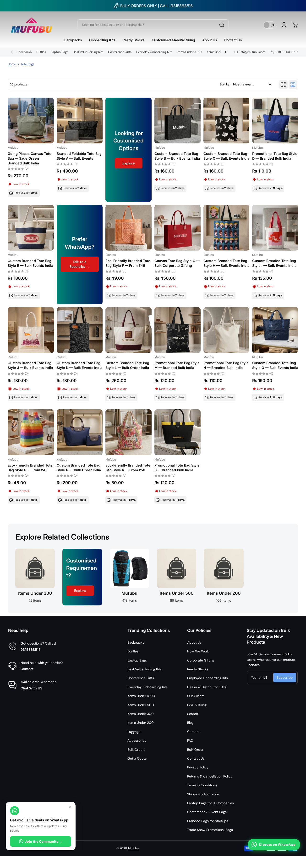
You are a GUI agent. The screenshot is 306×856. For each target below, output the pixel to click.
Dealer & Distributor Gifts (206, 687)
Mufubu (133, 848)
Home (12, 64)
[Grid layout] (293, 84)
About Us (194, 642)
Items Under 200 (140, 722)
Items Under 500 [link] (177, 593)
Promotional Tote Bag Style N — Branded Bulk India (226, 365)
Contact (27, 669)
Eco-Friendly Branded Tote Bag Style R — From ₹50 (127, 467)
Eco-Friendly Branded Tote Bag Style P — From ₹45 (30, 467)
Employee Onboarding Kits (207, 678)
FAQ (190, 740)
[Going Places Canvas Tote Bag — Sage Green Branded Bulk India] (31, 121)
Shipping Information (203, 794)
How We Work (198, 651)
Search (192, 714)
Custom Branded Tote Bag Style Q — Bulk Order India (79, 467)
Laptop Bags (59, 52)
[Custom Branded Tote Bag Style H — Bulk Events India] (226, 228)
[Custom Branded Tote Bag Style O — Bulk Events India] (275, 330)
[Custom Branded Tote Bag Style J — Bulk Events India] (31, 330)
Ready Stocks (197, 669)
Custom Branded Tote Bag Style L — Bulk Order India (127, 365)
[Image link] (35, 577)
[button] (295, 25)
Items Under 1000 (189, 52)
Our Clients (195, 696)
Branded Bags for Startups (207, 821)
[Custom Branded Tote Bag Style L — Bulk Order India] (128, 330)
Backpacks (24, 52)
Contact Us (195, 758)
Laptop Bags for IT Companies (210, 803)
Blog (190, 722)
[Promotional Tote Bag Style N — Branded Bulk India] (226, 330)
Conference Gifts (119, 52)
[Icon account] (284, 25)
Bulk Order (195, 749)
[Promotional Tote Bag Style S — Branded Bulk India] (177, 432)
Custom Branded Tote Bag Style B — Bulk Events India (177, 156)
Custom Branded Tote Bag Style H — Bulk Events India (226, 263)
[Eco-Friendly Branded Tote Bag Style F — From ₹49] (128, 228)
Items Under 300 (140, 714)
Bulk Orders (136, 749)
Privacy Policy (197, 767)
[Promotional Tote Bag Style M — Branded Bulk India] (177, 330)
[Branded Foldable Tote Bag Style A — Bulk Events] (80, 121)
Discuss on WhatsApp (277, 844)
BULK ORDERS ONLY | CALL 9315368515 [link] (156, 5)
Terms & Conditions (202, 785)
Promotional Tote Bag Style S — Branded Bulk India (177, 467)
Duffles (41, 52)
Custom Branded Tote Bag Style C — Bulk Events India (226, 156)
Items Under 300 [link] (35, 593)
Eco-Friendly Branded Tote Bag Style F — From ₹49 (127, 263)
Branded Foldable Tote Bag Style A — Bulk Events (79, 156)
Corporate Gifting (200, 660)
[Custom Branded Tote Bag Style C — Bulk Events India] (226, 121)
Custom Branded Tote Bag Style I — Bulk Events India (274, 263)
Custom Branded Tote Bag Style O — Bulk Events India (275, 365)
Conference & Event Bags (207, 812)
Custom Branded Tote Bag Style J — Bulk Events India (30, 365)
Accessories (136, 740)
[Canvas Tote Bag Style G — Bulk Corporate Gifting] (177, 228)
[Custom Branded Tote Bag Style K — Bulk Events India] (80, 330)
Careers (193, 732)
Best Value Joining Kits (88, 52)
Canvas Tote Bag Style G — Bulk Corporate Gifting (177, 263)
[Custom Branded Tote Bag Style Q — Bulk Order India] (80, 432)
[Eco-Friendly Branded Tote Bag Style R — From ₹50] (128, 432)
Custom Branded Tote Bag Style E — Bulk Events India (30, 263)
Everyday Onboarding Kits (154, 52)
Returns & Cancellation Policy (209, 776)
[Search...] (221, 25)
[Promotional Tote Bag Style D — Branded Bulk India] (275, 121)
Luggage (134, 732)
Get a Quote (137, 758)
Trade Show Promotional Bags (210, 830)
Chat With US (31, 688)
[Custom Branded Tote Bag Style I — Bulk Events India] (275, 228)
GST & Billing (197, 705)
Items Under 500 (218, 52)
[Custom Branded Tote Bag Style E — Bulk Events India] (31, 228)
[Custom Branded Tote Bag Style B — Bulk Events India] (177, 121)
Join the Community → (43, 841)
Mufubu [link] (129, 593)
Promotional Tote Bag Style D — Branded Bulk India (274, 156)
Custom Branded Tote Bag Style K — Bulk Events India (79, 365)
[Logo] (31, 25)
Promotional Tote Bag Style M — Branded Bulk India (177, 365)
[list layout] (283, 84)
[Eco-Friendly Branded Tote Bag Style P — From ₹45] (31, 432)
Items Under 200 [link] (224, 593)
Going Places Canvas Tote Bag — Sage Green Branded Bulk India (29, 158)
